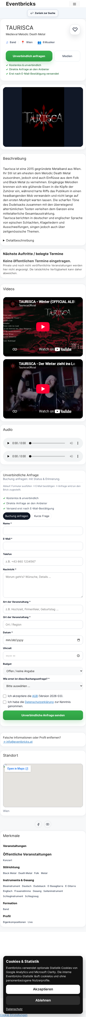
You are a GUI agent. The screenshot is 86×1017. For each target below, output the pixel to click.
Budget (7, 663)
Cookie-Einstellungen (13, 1015)
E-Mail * (7, 538)
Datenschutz (14, 1009)
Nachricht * (9, 569)
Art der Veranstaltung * (17, 601)
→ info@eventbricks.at (18, 741)
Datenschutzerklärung (39, 702)
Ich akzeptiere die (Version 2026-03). (35, 696)
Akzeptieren (43, 989)
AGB (35, 696)
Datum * (8, 632)
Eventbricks (21, 4)
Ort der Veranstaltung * (17, 617)
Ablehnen (43, 1000)
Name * (7, 523)
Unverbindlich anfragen (29, 56)
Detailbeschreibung (20, 240)
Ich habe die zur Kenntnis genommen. (39, 704)
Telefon (7, 554)
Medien (67, 56)
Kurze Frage (41, 516)
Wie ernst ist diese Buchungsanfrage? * (26, 678)
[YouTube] (47, 824)
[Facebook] (38, 824)
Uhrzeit (7, 648)
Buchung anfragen (16, 516)
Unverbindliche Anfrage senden (43, 715)
